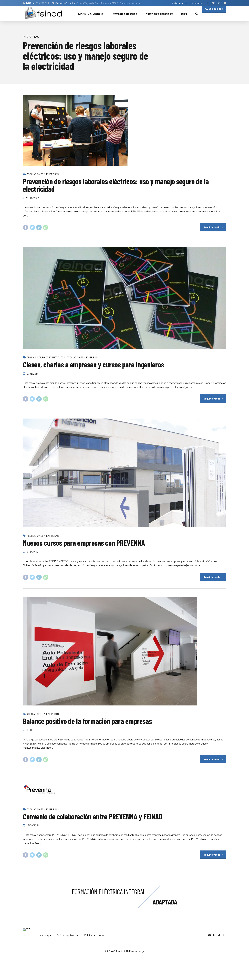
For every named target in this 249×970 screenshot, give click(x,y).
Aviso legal (45, 935)
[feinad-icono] (29, 935)
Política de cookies (94, 935)
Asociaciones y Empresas (43, 174)
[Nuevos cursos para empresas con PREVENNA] (124, 473)
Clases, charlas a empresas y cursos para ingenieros (93, 364)
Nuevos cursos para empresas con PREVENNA (84, 542)
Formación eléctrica (124, 13)
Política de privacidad (68, 935)
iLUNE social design (134, 951)
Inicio (27, 36)
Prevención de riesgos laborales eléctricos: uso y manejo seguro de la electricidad (116, 185)
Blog (184, 13)
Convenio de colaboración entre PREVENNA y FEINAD (92, 816)
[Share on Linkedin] (39, 227)
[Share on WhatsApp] (45, 227)
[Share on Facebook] (25, 227)
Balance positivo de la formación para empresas (87, 721)
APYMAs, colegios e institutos (46, 357)
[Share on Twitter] (32, 227)
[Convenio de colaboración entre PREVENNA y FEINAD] (124, 790)
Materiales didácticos (159, 13)
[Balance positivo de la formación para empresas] (124, 651)
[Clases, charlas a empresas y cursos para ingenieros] (124, 298)
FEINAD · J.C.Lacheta (90, 13)
